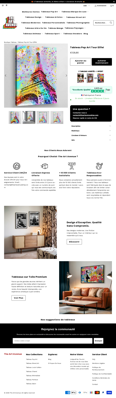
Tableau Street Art (32, 363)
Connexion (101, 6)
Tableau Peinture (32, 379)
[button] (50, 12)
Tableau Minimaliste (33, 375)
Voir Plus (18, 298)
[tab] (91, 126)
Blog (49, 359)
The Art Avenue (15, 393)
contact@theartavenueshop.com (85, 115)
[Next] (66, 76)
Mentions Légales (98, 363)
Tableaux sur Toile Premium (29, 276)
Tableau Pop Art (31, 359)
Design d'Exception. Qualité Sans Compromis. (84, 224)
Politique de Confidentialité (102, 374)
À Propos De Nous (54, 363)
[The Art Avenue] (10, 22)
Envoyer (98, 341)
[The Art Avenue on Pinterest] (6, 6)
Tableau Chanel (31, 371)
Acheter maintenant (101, 61)
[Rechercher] (111, 22)
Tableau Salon (31, 383)
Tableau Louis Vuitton (33, 367)
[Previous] (6, 76)
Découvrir (74, 241)
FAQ (93, 359)
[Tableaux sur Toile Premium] (85, 287)
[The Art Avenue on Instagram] (3, 6)
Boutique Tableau (10, 42)
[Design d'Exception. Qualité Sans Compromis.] (30, 232)
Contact (95, 384)
